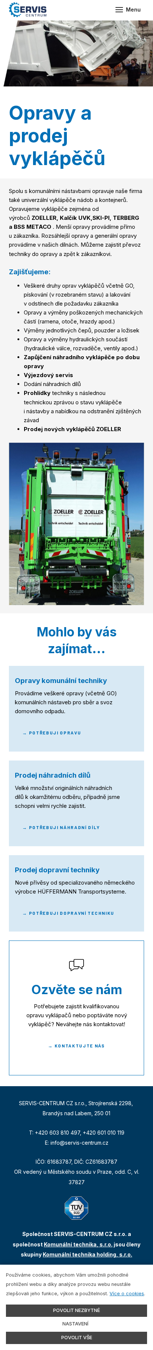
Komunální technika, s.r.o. (78, 1244)
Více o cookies (127, 1293)
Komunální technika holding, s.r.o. (87, 1254)
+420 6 (92, 1132)
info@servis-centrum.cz (79, 1142)
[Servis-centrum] (27, 9)
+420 (42, 1132)
